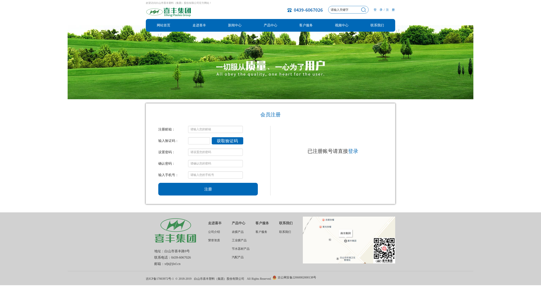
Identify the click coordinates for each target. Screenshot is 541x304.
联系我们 (377, 25)
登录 (353, 151)
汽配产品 (238, 257)
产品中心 (270, 25)
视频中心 (341, 25)
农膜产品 (238, 231)
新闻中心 (235, 25)
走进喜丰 (199, 25)
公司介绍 (214, 231)
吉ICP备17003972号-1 (160, 278)
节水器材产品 (241, 248)
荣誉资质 (214, 240)
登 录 (378, 9)
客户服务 (306, 25)
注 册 (390, 9)
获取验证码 (227, 140)
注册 (208, 189)
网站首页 (163, 25)
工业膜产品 (239, 240)
